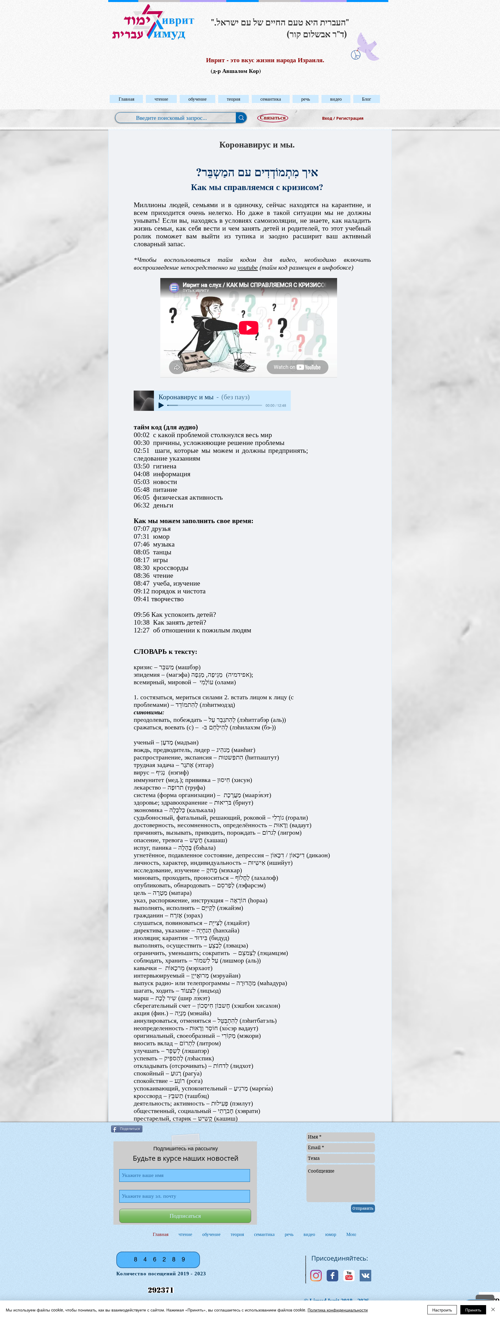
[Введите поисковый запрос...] (241, 118)
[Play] (161, 405)
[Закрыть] (493, 1309)
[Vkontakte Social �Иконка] (365, 1275)
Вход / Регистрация (342, 118)
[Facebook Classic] (332, 1275)
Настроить (442, 1310)
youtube (248, 267)
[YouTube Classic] (349, 1275)
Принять (473, 1310)
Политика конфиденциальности (338, 1310)
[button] (161, 99)
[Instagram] (316, 1275)
